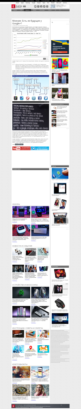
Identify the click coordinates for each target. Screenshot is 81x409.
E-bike (60, 0)
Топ (21, 10)
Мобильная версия (30, 0)
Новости (27, 10)
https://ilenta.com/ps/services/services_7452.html (55, 346)
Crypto (56, 0)
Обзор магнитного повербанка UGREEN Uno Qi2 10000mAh (19, 219)
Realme (53, 2)
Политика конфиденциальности (22, 407)
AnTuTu (65, 2)
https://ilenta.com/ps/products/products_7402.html (55, 357)
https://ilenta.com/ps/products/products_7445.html (65, 346)
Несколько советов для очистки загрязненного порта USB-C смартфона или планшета (18, 340)
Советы (49, 10)
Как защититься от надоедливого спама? (42, 354)
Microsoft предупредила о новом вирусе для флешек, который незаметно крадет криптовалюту (20, 398)
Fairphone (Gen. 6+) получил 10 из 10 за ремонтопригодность (42, 274)
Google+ (21, 144)
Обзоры (34, 10)
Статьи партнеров (45, 0)
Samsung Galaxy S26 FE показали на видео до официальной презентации (42, 258)
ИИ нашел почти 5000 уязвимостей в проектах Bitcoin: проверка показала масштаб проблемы (21, 380)
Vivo (48, 2)
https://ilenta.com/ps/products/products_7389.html (55, 362)
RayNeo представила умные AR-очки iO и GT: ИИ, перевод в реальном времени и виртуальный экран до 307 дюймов (17, 276)
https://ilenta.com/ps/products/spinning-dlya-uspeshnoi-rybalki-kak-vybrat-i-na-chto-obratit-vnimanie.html (60, 347)
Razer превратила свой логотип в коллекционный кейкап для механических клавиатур (20, 300)
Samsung (28, 2)
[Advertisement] (40, 15)
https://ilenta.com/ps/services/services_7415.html (55, 352)
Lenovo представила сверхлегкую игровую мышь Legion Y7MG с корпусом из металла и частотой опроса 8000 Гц (39, 301)
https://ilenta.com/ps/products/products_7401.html (55, 358)
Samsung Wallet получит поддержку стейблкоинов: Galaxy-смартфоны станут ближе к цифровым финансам (39, 379)
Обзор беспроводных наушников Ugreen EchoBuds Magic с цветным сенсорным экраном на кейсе (20, 238)
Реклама (37, 0)
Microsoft (59, 2)
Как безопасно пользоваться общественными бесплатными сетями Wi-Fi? (18, 355)
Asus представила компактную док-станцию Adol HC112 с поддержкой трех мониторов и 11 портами (39, 319)
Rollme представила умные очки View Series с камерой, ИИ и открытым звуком (18, 258)
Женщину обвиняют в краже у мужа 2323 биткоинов (39, 397)
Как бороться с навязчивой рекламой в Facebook (43, 339)
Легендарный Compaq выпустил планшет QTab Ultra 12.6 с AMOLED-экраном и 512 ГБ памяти (30, 259)
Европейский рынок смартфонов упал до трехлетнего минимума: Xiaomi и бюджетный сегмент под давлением (30, 275)
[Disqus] (30, 186)
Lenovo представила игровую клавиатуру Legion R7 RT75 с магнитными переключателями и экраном (20, 320)
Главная (15, 10)
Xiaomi (17, 2)
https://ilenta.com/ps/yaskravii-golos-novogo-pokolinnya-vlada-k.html (57, 342)
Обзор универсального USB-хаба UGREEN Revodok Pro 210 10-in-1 (39, 238)
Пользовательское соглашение (36, 407)
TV (59, 10)
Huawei (39, 2)
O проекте (21, 0)
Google (33, 2)
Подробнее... (14, 222)
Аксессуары (42, 10)
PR (52, 0)
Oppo (44, 2)
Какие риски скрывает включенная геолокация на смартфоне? (30, 354)
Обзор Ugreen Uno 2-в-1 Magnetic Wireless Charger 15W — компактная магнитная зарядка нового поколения (40, 220)
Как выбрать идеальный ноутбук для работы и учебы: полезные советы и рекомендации (30, 340)
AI (55, 10)
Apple (22, 2)
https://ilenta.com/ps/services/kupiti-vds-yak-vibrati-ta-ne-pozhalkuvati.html (57, 330)
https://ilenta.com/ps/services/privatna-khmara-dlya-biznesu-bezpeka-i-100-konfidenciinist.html (59, 331)
